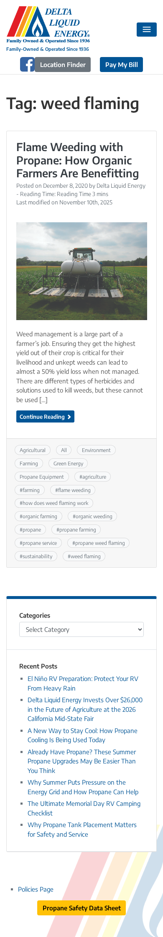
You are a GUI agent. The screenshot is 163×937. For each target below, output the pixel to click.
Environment (96, 450)
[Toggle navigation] (147, 29)
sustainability (37, 556)
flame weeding (74, 490)
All (64, 450)
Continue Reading (43, 416)
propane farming (77, 529)
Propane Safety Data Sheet (82, 908)
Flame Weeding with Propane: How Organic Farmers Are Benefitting (77, 160)
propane (32, 529)
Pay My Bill (121, 64)
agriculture (94, 476)
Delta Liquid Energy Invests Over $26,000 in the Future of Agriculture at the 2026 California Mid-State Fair (85, 709)
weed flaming (86, 556)
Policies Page (35, 889)
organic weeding (94, 516)
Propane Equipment (42, 476)
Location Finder (63, 64)
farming (31, 490)
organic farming (40, 516)
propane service (40, 542)
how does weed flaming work (55, 503)
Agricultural (33, 450)
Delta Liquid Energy (121, 185)
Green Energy (68, 463)
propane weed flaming (100, 542)
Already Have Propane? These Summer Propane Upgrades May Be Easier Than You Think (82, 761)
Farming (29, 463)
